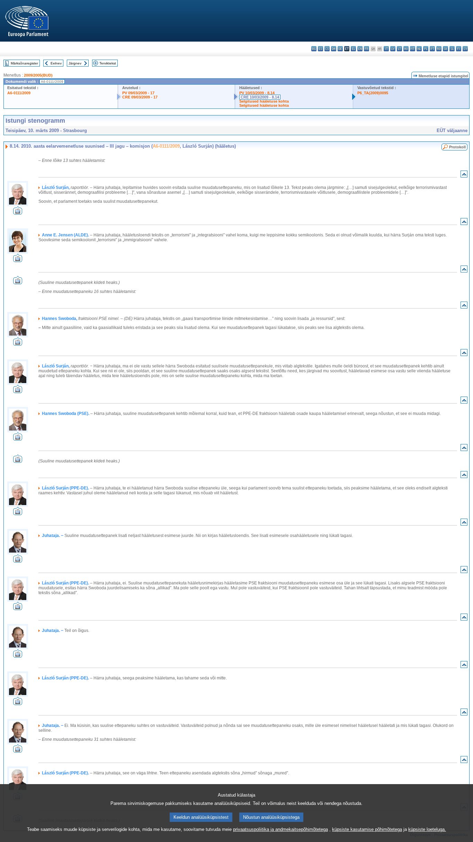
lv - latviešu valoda (392, 48)
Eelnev (56, 63)
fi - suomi (458, 48)
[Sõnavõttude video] (17, 213)
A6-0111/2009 (18, 93)
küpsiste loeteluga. (427, 829)
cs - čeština (327, 48)
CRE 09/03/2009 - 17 (140, 97)
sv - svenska (465, 48)
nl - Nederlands (419, 48)
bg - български (313, 48)
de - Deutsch (340, 48)
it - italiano (386, 48)
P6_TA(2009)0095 (372, 93)
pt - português (432, 48)
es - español (320, 48)
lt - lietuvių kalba (399, 48)
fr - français (366, 48)
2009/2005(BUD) (38, 75)
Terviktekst (107, 63)
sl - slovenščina (452, 48)
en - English (360, 48)
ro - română (438, 48)
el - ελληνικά (353, 48)
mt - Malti (412, 48)
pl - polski (425, 48)
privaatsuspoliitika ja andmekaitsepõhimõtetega (280, 829)
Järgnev (75, 63)
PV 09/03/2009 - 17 (138, 93)
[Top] (464, 175)
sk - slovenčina (445, 48)
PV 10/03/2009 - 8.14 (257, 93)
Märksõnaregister (24, 63)
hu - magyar (406, 48)
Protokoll (457, 147)
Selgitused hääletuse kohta (264, 101)
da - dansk (333, 48)
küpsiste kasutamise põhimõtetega (367, 829)
